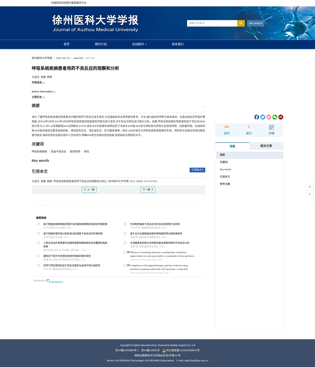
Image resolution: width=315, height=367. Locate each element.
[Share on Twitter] (262, 117)
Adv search (255, 23)
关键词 (224, 162)
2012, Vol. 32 (63, 58)
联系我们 (178, 44)
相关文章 (266, 146)
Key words (225, 169)
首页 (66, 44)
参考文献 (225, 184)
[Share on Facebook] (256, 117)
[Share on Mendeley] (280, 117)
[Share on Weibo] (268, 117)
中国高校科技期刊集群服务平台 (69, 3)
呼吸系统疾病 (39, 151)
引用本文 (225, 176)
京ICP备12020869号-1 (127, 350)
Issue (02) (78, 58)
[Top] (309, 187)
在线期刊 (138, 44)
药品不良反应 (58, 151)
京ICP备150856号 (150, 350)
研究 (86, 151)
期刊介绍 (101, 44)
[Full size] (309, 194)
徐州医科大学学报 (42, 58)
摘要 (222, 155)
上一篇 (90, 189)
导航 (232, 146)
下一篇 (147, 189)
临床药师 (75, 151)
